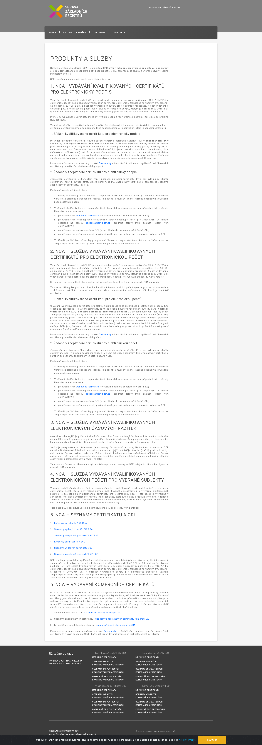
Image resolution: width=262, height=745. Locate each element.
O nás (52, 32)
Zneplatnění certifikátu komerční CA (116, 625)
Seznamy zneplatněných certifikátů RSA (76, 535)
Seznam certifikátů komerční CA (102, 612)
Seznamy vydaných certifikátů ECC (73, 548)
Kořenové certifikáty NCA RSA (70, 523)
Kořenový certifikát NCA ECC (69, 541)
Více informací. (187, 740)
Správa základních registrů (68, 11)
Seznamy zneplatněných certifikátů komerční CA (122, 619)
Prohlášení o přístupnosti (64, 731)
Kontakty (119, 32)
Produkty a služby (74, 32)
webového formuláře (87, 215)
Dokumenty (100, 32)
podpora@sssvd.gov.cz (98, 223)
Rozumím (212, 740)
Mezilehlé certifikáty (104, 657)
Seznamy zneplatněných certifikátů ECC (76, 554)
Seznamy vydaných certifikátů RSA (73, 529)
